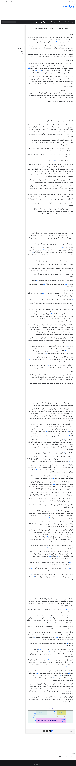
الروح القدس (38, 70)
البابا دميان (21, 51)
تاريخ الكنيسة (35, 22)
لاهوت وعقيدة (56, 22)
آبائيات (50, 22)
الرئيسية (72, 22)
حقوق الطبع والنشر (38, 763)
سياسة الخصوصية (45, 763)
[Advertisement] (25, 11)
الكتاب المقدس (65, 22)
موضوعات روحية (43, 22)
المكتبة (27, 22)
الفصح (22, 53)
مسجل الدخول (67, 756)
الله (56, 42)
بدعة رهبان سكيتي (20, 55)
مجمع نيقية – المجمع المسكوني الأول (17, 57)
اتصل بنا (28, 763)
